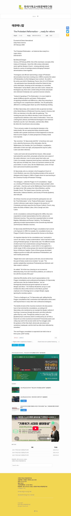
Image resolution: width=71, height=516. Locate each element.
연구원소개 (20, 491)
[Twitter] (67, 31)
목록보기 (15, 345)
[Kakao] (67, 35)
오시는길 (26, 491)
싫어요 (21, 337)
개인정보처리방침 (22, 495)
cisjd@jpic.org (21, 488)
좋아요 (16, 337)
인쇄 (56, 337)
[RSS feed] (37, 511)
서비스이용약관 (30, 495)
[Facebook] (35, 511)
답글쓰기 (21, 345)
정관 (30, 491)
